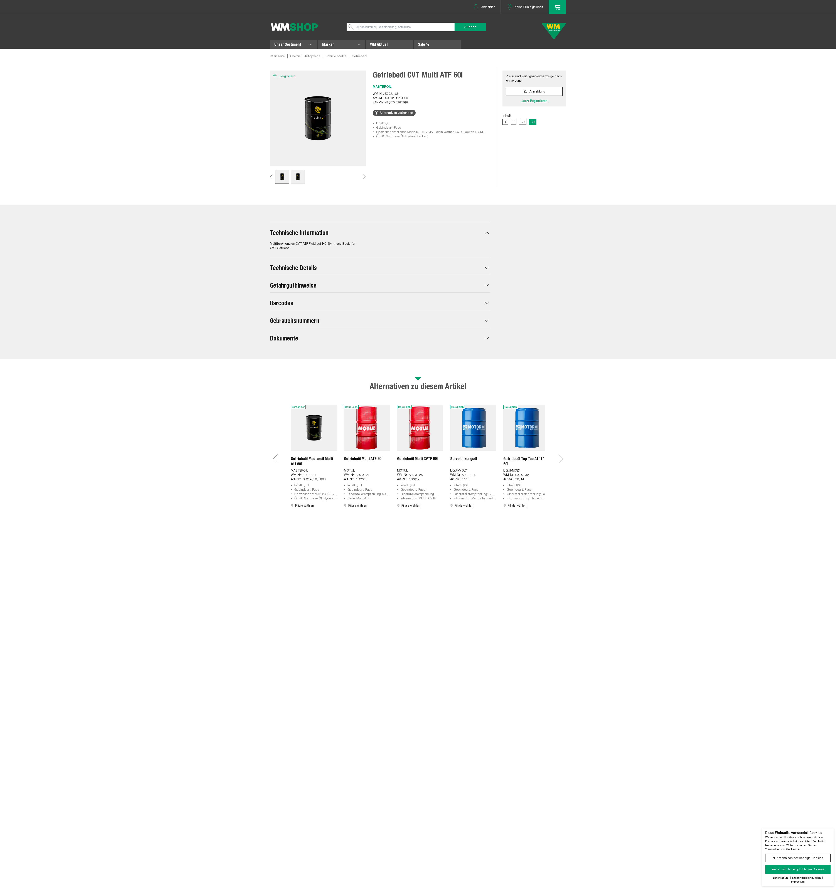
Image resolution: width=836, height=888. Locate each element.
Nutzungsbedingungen (806, 877)
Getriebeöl (359, 56)
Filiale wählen (304, 505)
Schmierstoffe (335, 56)
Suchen (470, 27)
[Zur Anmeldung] (557, 7)
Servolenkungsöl (463, 458)
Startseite (277, 56)
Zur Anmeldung (534, 91)
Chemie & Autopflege (305, 56)
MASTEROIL (382, 86)
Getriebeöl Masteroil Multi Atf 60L (312, 461)
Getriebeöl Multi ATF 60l (363, 458)
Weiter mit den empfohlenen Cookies (798, 869)
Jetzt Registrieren (534, 101)
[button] (380, 232)
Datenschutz (781, 877)
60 (532, 122)
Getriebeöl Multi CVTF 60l (417, 458)
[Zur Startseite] (294, 27)
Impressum (798, 881)
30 (522, 122)
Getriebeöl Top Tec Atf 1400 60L (525, 461)
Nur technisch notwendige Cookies (798, 858)
